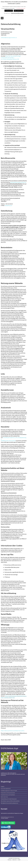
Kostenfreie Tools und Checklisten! (8, 794)
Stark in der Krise (4, 796)
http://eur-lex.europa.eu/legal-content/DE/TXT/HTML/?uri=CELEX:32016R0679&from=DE (11, 57)
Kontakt (19, 859)
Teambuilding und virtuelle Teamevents (9, 798)
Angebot (2, 786)
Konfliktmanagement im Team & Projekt (9, 790)
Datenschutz (14, 859)
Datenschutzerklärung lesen (17, 13)
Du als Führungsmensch (6, 788)
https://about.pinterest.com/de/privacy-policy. (12, 730)
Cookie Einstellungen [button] (20, 8)
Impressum (10, 859)
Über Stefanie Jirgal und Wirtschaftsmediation (10, 801)
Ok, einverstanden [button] (8, 10)
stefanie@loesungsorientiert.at (9, 37)
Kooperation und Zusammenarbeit (8, 792)
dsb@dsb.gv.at (8, 205)
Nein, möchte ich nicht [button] (19, 10)
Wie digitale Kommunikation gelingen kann (9, 803)
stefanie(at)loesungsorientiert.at (7, 817)
